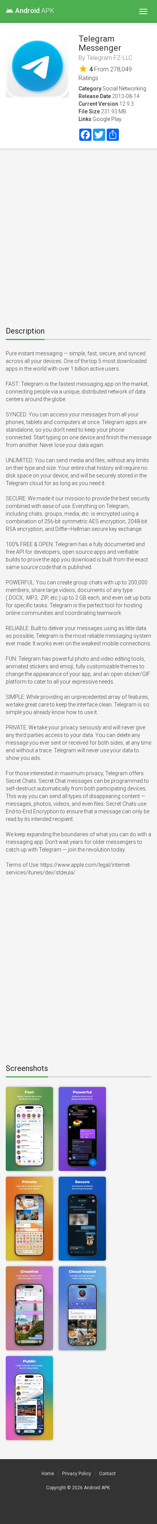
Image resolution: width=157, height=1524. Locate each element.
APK (30, 10)
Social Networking (124, 88)
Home (48, 1473)
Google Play (107, 119)
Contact (107, 1473)
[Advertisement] (78, 234)
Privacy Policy (76, 1473)
